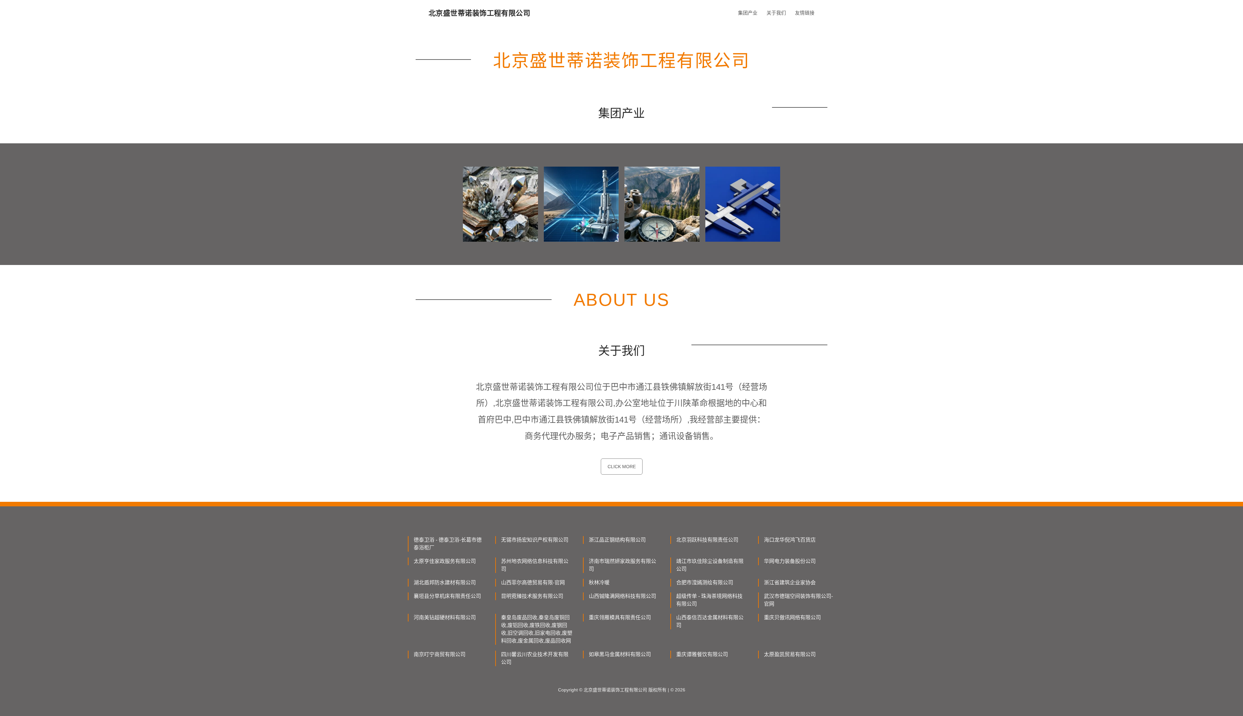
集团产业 (747, 13)
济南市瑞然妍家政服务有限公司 (622, 565)
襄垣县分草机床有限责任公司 (447, 596)
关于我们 (776, 13)
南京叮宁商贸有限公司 (439, 654)
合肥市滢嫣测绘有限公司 (704, 582)
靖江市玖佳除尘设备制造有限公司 (710, 565)
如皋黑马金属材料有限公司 (620, 654)
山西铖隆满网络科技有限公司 (622, 596)
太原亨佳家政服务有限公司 (445, 561)
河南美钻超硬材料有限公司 (445, 617)
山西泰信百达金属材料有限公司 (710, 621)
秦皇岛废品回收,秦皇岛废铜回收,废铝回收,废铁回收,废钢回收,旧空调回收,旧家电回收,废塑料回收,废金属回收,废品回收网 (536, 629)
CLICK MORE (622, 466)
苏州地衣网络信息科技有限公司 (534, 565)
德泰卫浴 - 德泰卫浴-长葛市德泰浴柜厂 (448, 543)
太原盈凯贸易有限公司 (790, 654)
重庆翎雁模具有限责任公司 (620, 617)
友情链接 (804, 13)
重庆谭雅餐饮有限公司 (702, 654)
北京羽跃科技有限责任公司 (707, 540)
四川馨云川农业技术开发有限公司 (534, 658)
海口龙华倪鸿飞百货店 (790, 540)
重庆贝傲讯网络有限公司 (792, 617)
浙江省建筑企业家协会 (790, 582)
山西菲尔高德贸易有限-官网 (533, 582)
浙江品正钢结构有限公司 (617, 540)
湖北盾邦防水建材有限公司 (445, 582)
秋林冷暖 (599, 582)
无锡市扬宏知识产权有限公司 (534, 540)
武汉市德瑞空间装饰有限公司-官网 (798, 600)
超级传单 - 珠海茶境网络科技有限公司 (709, 600)
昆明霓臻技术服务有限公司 (532, 596)
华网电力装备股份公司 (790, 561)
